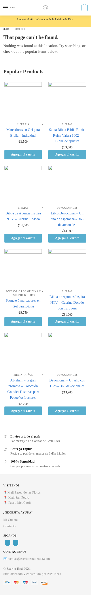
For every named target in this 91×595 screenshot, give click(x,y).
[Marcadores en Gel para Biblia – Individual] (23, 101)
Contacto (9, 526)
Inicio (6, 28)
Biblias (67, 124)
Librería (23, 124)
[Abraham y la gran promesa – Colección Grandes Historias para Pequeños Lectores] (23, 351)
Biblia (18, 374)
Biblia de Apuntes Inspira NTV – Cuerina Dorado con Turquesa (67, 302)
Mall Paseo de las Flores (24, 492)
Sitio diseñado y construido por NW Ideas (32, 574)
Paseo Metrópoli (19, 502)
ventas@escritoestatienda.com (29, 558)
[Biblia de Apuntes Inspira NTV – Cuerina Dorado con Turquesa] (67, 268)
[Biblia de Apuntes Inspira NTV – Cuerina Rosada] (23, 184)
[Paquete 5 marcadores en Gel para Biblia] (23, 268)
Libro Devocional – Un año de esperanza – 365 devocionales (67, 219)
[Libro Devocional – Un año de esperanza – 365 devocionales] (67, 184)
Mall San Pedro (19, 497)
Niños (29, 374)
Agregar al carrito (23, 154)
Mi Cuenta (10, 519)
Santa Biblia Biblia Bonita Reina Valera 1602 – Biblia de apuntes (67, 135)
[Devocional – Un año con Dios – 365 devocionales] (67, 351)
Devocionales (67, 207)
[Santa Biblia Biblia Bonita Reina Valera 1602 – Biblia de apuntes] (67, 101)
